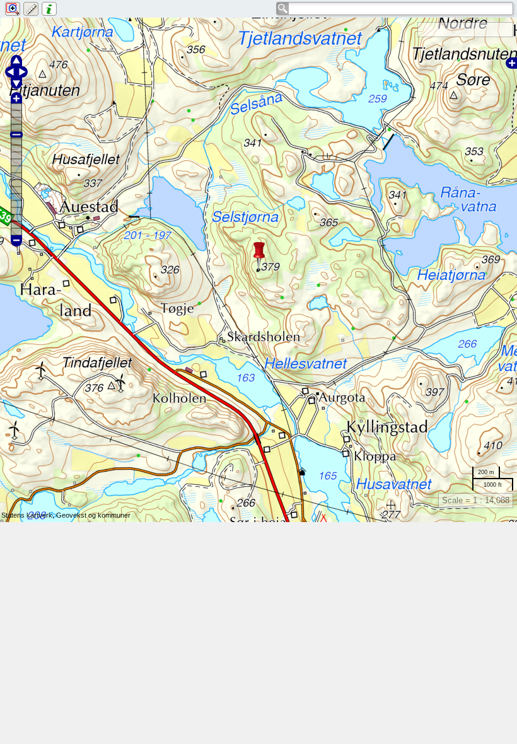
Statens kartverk (26, 515)
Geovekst (71, 515)
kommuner (114, 515)
